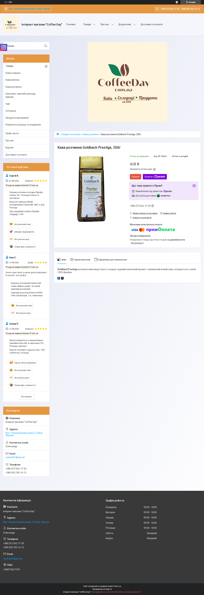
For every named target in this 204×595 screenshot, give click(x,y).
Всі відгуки (26, 396)
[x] (62, 278)
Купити (135, 176)
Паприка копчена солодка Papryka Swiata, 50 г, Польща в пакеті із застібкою (26, 195)
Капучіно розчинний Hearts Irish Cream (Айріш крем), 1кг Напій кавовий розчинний (26, 286)
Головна (70, 24)
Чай (8, 104)
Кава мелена (12, 80)
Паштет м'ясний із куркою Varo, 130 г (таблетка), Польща (27, 351)
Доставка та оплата (152, 24)
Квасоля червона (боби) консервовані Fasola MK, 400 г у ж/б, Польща (27, 205)
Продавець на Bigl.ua (102, 589)
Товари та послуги (70, 134)
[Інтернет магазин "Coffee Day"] (11, 25)
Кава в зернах (13, 73)
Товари (87, 24)
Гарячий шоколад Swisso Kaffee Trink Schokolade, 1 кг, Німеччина (27, 294)
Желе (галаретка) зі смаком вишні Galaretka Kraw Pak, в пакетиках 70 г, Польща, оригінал (26, 343)
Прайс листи (12, 133)
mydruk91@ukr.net (15, 457)
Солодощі (11, 110)
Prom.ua (117, 586)
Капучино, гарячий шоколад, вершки (21, 95)
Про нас (104, 24)
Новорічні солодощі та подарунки (23, 124)
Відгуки (9, 147)
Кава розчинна (90, 134)
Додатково (124, 24)
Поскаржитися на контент (103, 592)
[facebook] (58, 278)
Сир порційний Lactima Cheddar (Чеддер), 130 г (24, 212)
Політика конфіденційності (129, 592)
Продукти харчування (17, 117)
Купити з (149, 176)
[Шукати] (45, 46)
